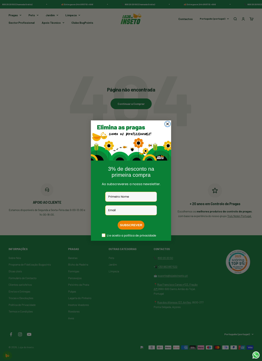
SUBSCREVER (131, 225)
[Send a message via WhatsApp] (256, 355)
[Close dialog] (167, 124)
